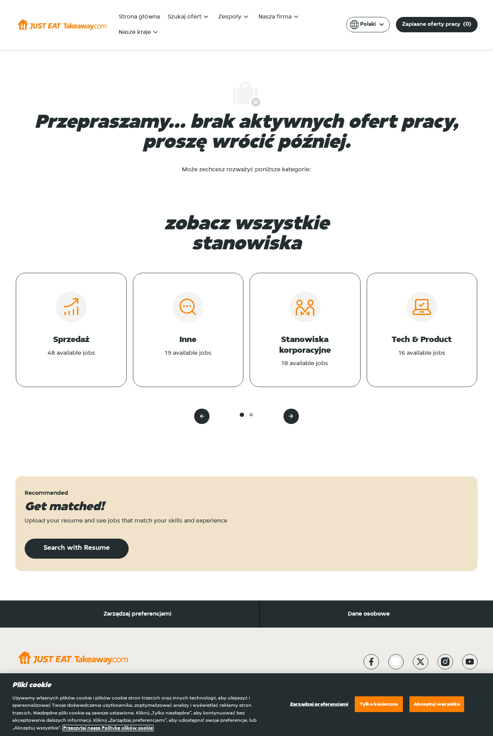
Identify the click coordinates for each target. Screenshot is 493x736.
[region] (246, 704)
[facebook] (371, 661)
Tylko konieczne (379, 703)
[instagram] (445, 661)
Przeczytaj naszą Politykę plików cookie (108, 728)
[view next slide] (291, 416)
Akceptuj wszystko (437, 703)
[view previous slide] (202, 416)
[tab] (242, 414)
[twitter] (420, 661)
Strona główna (139, 17)
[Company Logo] (62, 25)
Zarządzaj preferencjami (137, 614)
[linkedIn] (396, 661)
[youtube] (470, 661)
